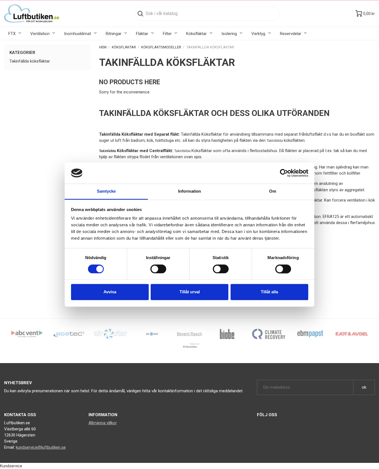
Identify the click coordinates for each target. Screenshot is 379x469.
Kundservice (11, 465)
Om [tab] (272, 191)
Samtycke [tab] (106, 191)
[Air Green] (110, 333)
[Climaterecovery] (268, 333)
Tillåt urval (190, 292)
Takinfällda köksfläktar (29, 61)
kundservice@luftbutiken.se (41, 447)
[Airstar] (152, 333)
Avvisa (109, 292)
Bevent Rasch (189, 333)
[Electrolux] (189, 347)
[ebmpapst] (310, 333)
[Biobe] (227, 333)
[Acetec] (68, 333)
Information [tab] (189, 191)
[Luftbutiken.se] (31, 13)
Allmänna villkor (103, 422)
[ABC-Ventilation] (27, 333)
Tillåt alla (269, 292)
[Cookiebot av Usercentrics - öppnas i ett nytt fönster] (284, 173)
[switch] (158, 268)
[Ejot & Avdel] (351, 333)
